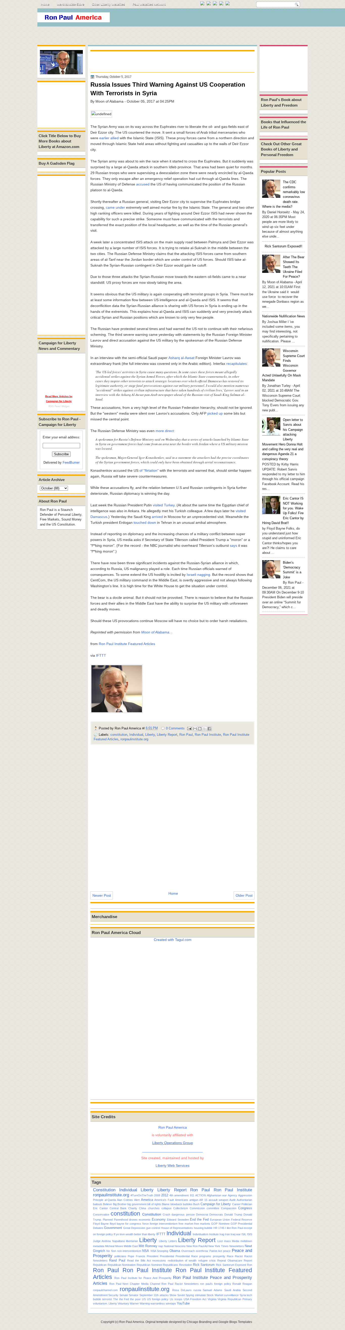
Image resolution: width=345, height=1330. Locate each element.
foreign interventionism (164, 1223)
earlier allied (109, 138)
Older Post (244, 895)
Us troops (176, 1299)
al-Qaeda (110, 1199)
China (142, 1208)
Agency (232, 1195)
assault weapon (218, 1199)
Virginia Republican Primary (234, 1299)
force (145, 1223)
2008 (157, 1195)
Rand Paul (117, 1260)
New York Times (218, 1246)
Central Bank (118, 1208)
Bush (196, 1204)
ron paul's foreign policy (215, 1283)
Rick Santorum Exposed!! (283, 246)
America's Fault (164, 1199)
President (152, 1256)
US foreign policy (158, 1299)
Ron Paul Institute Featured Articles (127, 644)
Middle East (131, 1246)
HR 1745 (218, 1227)
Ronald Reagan (242, 1283)
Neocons (180, 1246)
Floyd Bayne (101, 1223)
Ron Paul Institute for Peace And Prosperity (142, 1277)
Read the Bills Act (139, 1260)
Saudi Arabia (232, 1290)
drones (133, 1219)
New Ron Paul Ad (197, 1246)
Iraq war (236, 1234)
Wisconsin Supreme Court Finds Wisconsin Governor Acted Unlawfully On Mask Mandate (283, 365)
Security (113, 1295)
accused (143, 184)
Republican (100, 1264)
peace (227, 1250)
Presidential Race (187, 1256)
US (144, 1299)
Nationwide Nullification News (283, 316)
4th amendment (179, 1195)
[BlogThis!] (199, 728)
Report (248, 1260)
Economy (159, 1219)
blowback (176, 1204)
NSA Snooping (159, 1250)
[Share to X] (204, 728)
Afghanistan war (217, 1195)
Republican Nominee (149, 1264)
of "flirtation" (149, 470)
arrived (157, 517)
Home (45, 4)
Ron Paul (186, 735)
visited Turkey (164, 505)
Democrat (202, 1214)
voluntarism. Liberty (105, 1303)
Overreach (188, 1250)
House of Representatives (177, 1227)
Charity (132, 1208)
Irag (221, 1234)
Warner (134, 1303)
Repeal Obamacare (229, 1260)
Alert (137, 1199)
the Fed (124, 1299)
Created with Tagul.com (172, 940)
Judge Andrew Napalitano (109, 1241)
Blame (165, 1204)
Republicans (170, 1264)
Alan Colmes (125, 1199)
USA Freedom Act (195, 1299)
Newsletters (236, 1246)
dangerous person (182, 1214)
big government (136, 1204)
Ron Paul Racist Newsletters (180, 1283)
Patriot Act (215, 1250)
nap (160, 1246)
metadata (98, 1246)
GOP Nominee (220, 1223)
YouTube (183, 1303)
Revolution (185, 1264)
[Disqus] (172, 814)
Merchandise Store (70, 4)
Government (113, 1228)
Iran (227, 1234)
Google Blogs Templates (235, 1322)
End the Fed (199, 1219)
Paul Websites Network (149, 4)
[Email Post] (189, 728)
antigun (193, 1199)
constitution (118, 735)
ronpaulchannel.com (105, 1290)
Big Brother (120, 1204)
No (108, 1250)
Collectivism (180, 1208)
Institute (214, 1234)
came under (115, 207)
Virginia (212, 1299)
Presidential (167, 1256)
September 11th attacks (154, 1295)
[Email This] (195, 728)
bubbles (187, 1204)
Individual (136, 735)
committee (213, 1208)
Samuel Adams (212, 1290)
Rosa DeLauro (181, 1290)
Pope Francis (136, 1256)
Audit (232, 1199)
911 (192, 1195)
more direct (165, 431)
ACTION (200, 1195)
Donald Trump (233, 1214)
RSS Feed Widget (58, 406)
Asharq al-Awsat (181, 358)
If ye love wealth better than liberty (134, 1234)
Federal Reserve (241, 1219)
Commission (197, 1208)
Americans (181, 1199)
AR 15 (203, 1199)
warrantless (158, 1303)
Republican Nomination (122, 1264)
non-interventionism (129, 1250)
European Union (220, 1219)
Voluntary (123, 1303)
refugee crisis (207, 1260)
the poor (135, 1299)
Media (235, 1241)
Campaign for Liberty (216, 1204)
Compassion (228, 1208)
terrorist (107, 1299)
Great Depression (134, 1227)
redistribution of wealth (182, 1260)
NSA (145, 1251)
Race (230, 1256)
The (115, 1299)
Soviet (181, 1295)
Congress (245, 1208)
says (233, 545)
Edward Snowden (178, 1219)
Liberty (150, 735)
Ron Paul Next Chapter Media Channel (134, 1283)
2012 (164, 1195)
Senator (133, 1295)
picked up (215, 413)
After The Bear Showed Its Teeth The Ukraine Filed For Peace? (293, 266)
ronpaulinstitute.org (134, 739)
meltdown (246, 1241)
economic (145, 1219)
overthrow (202, 1250)
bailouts (97, 1204)
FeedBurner (71, 462)
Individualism (200, 1234)
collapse (166, 1208)
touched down (145, 522)
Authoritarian (244, 1199)
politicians (120, 1256)
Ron (249, 1264)
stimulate (200, 1295)
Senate (123, 1295)
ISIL (243, 1234)
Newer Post (101, 895)
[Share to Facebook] (209, 728)
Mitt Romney (148, 1246)
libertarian (132, 1241)
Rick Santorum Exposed (231, 1264)
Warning (145, 1303)
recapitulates (236, 364)
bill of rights (154, 1204)
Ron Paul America (131, 1322)
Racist (239, 1256)
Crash (166, 1214)
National (169, 1246)
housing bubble (203, 1227)
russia (197, 1290)
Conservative (101, 1214)
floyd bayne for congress (125, 1223)
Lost (220, 1241)
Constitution (104, 1189)
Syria (243, 1295)
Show (172, 1295)
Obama (174, 1251)
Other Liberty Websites (108, 4)
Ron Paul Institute (208, 735)
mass (227, 1241)
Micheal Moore (114, 1246)
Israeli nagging (198, 575)
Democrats (216, 1214)
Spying (190, 1295)
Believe (107, 1204)
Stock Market (215, 1295)
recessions (159, 1260)
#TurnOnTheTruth (142, 1195)
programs (205, 1256)
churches (154, 1208)
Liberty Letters (168, 1241)
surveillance (231, 1295)
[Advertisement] (215, 18)
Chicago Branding (199, 1322)
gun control (153, 1227)
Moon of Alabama (155, 632)
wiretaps (171, 1303)
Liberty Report (167, 735)
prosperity (219, 1256)
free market (186, 1223)
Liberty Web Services (172, 1165)
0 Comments (175, 728)
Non (113, 1250)
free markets (202, 1223)
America (147, 1200)
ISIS (249, 1234)
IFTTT (101, 655)
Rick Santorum (204, 1265)
